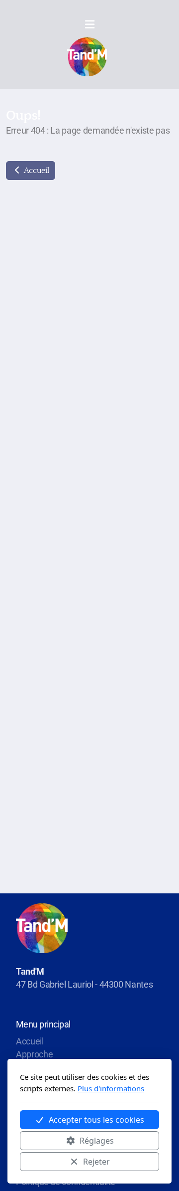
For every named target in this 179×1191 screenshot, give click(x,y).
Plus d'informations (111, 1088)
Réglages (97, 1140)
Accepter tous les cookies (96, 1119)
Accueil (35, 170)
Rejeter (96, 1161)
